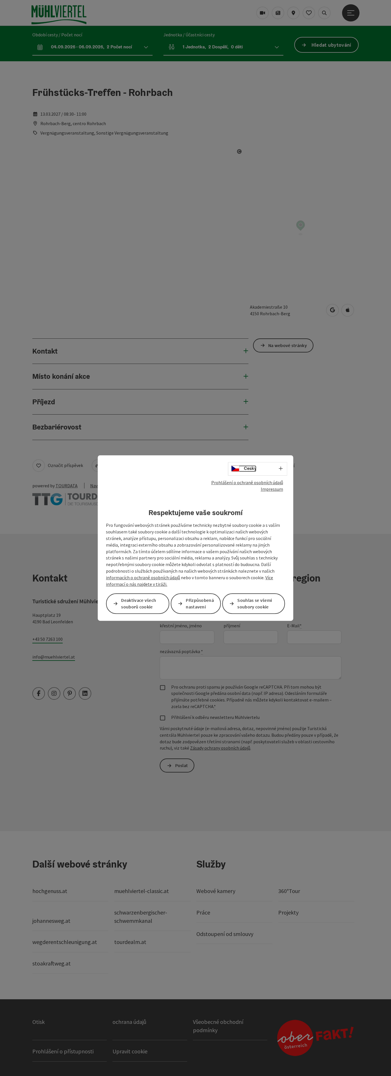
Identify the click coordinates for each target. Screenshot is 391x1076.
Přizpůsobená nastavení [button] (200, 603)
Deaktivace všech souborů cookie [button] (138, 603)
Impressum (272, 489)
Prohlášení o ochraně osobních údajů (247, 482)
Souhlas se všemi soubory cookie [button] (254, 603)
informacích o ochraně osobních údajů (143, 577)
